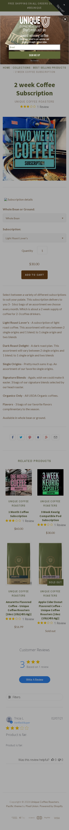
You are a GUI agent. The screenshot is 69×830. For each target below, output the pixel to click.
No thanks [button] (34, 60)
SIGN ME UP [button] (34, 55)
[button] (65, 19)
